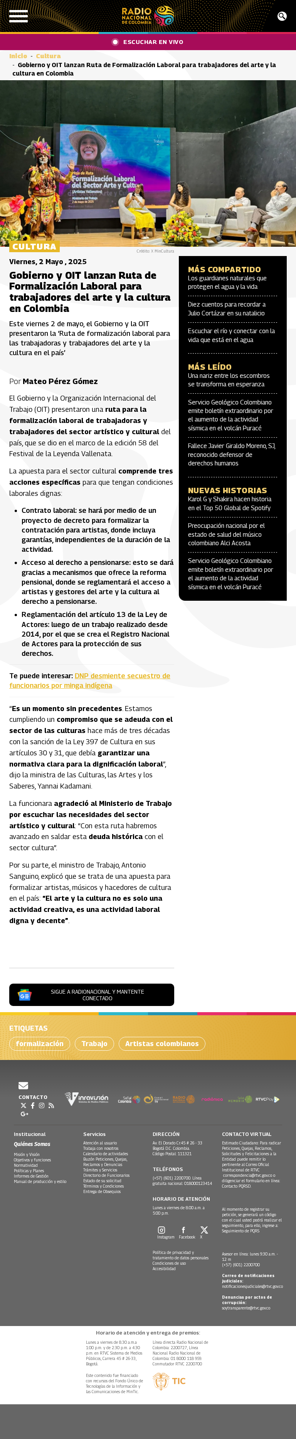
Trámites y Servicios (100, 1170)
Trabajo (94, 1044)
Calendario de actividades (105, 1153)
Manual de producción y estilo (40, 1181)
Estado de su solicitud (102, 1180)
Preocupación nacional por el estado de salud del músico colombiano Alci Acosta (226, 534)
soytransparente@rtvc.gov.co (246, 1308)
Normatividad (26, 1165)
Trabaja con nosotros (100, 1148)
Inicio (18, 56)
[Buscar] (282, 16)
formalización (40, 1044)
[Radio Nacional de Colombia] (148, 16)
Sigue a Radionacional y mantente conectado (97, 994)
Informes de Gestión (31, 1176)
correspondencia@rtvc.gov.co (247, 1175)
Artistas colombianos (162, 1044)
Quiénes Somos (32, 1144)
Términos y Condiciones (103, 1186)
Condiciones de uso (169, 1263)
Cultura (48, 56)
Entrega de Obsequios (102, 1191)
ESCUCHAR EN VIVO (153, 41)
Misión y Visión (27, 1154)
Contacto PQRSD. (237, 1186)
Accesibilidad (164, 1268)
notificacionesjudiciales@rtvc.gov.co (252, 1286)
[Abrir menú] (18, 16)
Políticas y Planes (29, 1170)
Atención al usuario (100, 1143)
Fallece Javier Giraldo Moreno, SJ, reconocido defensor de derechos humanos (231, 454)
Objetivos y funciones (32, 1160)
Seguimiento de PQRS (240, 1230)
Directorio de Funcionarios (106, 1175)
